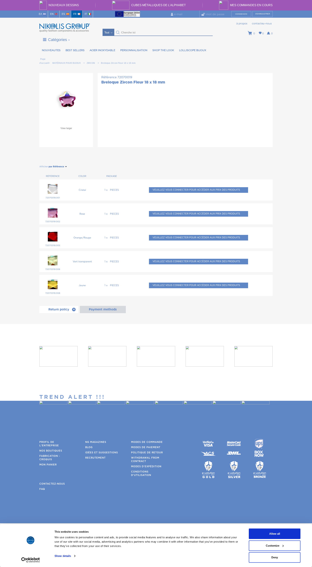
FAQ (42, 489)
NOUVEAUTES (51, 50)
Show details (63, 555)
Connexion (241, 14)
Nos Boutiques (50, 451)
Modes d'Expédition (146, 466)
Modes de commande (147, 442)
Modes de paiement (145, 447)
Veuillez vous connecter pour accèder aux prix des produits (196, 190)
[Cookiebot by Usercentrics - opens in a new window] (30, 560)
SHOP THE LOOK (163, 50)
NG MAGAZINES (95, 442)
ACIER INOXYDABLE (102, 50)
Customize (272, 545)
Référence (109, 77)
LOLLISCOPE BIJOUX (192, 50)
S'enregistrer (262, 14)
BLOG (89, 447)
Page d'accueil (42, 60)
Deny (274, 557)
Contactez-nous (262, 23)
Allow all (274, 533)
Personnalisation (133, 50)
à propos (241, 23)
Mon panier (48, 465)
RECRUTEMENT (95, 458)
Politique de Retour (147, 453)
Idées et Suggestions (101, 453)
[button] (118, 32)
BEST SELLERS (75, 50)
